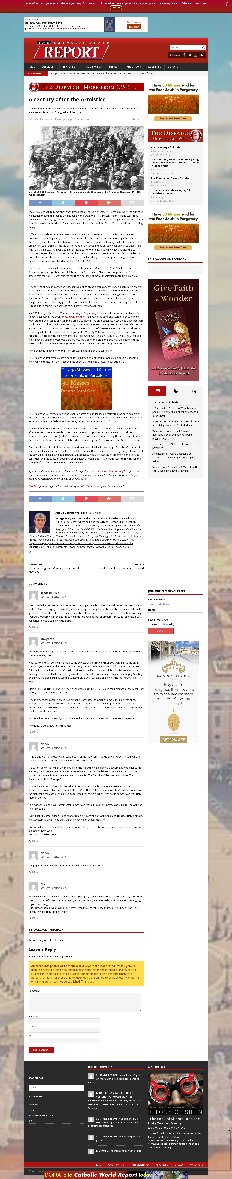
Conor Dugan (159, 197)
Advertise (154, 66)
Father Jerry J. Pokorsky (163, 151)
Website (33, 1036)
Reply (35, 627)
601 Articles (95, 512)
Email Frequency (158, 620)
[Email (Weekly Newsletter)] (195, 55)
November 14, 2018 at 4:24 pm (54, 643)
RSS (31, 1120)
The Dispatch (93, 66)
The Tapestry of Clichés (165, 147)
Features (69, 66)
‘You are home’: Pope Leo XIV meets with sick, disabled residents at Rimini (115, 1079)
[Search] (203, 47)
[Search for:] (185, 47)
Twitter (32, 1110)
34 (173, 185)
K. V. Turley (156, 1128)
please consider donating (110, 471)
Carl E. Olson (159, 182)
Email (32, 1026)
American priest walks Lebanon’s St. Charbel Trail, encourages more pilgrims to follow (175, 457)
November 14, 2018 (42, 119)
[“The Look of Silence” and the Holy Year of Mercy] (175, 1094)
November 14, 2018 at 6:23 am (54, 597)
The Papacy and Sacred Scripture (171, 178)
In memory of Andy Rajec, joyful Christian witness (170, 192)
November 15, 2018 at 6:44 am (54, 748)
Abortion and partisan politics (126, 1150)
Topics (113, 66)
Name (32, 1016)
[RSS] (201, 55)
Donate (173, 66)
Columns (48, 66)
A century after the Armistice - (49, 940)
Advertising (162, 1165)
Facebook (34, 1104)
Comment (34, 990)
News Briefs (34, 73)
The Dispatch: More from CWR (175, 135)
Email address (156, 599)
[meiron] (91, 1152)
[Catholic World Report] (116, 61)
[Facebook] (184, 55)
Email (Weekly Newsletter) (42, 1115)
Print (138, 119)
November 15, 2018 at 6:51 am (54, 857)
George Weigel (65, 119)
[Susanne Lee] (91, 1076)
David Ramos (159, 169)
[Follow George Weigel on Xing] (30, 552)
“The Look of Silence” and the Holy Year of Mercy (174, 1120)
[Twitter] (190, 55)
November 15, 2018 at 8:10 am (54, 888)
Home (31, 66)
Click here (34, 486)
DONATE (116, 7)
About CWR (134, 66)
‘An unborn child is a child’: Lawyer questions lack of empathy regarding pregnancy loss (172, 434)
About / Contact (116, 1165)
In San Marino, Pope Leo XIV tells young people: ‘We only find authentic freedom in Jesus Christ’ (175, 162)
